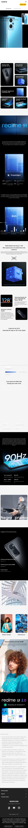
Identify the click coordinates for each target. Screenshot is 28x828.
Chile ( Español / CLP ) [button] (14, 814)
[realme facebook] (9, 808)
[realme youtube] (14, 808)
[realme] (4, 2)
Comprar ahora (23, 4)
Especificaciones (17, 8)
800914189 (14, 801)
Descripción (8, 8)
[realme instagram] (19, 808)
